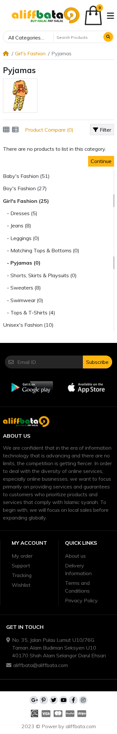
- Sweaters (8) (22, 287)
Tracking (22, 575)
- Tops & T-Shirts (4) (29, 312)
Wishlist (21, 585)
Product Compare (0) (49, 129)
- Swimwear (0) (23, 300)
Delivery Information (78, 569)
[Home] (6, 53)
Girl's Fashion (30, 53)
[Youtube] (63, 700)
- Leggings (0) (21, 238)
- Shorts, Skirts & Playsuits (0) (40, 275)
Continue (101, 161)
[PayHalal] (34, 713)
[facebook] (73, 700)
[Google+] (34, 700)
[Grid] (6, 130)
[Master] (58, 713)
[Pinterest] (43, 700)
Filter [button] (105, 129)
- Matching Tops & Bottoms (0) (41, 250)
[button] (5, 16)
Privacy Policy (81, 600)
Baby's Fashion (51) (26, 176)
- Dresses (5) (20, 213)
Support (21, 565)
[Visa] (46, 713)
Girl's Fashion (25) (26, 201)
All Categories (24, 37)
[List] (15, 130)
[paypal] (70, 713)
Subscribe (97, 362)
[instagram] (83, 700)
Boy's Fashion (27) (25, 188)
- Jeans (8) (17, 225)
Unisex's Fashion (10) (28, 325)
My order (22, 556)
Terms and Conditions (77, 587)
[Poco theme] (46, 15)
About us (75, 556)
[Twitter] (53, 700)
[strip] (82, 713)
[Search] (108, 37)
